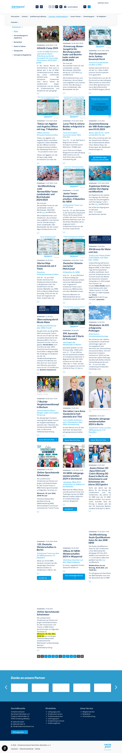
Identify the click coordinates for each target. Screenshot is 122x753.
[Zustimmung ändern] (5, 748)
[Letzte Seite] (82, 656)
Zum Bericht (69, 509)
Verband (24, 16)
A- (50, 7)
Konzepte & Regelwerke (22, 55)
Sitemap (37, 748)
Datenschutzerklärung (26, 748)
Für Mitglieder (101, 16)
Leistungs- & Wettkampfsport (58, 16)
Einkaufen (14, 22)
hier (80, 72)
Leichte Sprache (73, 7)
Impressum (14, 748)
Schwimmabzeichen (55, 716)
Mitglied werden (89, 712)
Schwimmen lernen (55, 714)
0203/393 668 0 (18, 722)
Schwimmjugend (88, 16)
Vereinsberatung (89, 716)
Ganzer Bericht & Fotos (46, 440)
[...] (38, 93)
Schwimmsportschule (56, 721)
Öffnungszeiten (18, 732)
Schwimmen (16, 27)
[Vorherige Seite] (42, 656)
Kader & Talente (20, 46)
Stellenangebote (54, 723)
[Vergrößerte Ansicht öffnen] (48, 34)
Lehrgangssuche (54, 712)
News (16, 31)
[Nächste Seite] (78, 656)
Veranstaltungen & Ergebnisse (21, 36)
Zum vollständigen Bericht (74, 575)
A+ (56, 7)
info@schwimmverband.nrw (23, 726)
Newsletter (87, 714)
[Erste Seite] (38, 656)
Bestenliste (18, 42)
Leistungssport (53, 719)
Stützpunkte (18, 51)
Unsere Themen (75, 16)
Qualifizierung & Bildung (38, 16)
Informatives (15, 16)
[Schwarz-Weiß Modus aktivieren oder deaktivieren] (60, 6)
